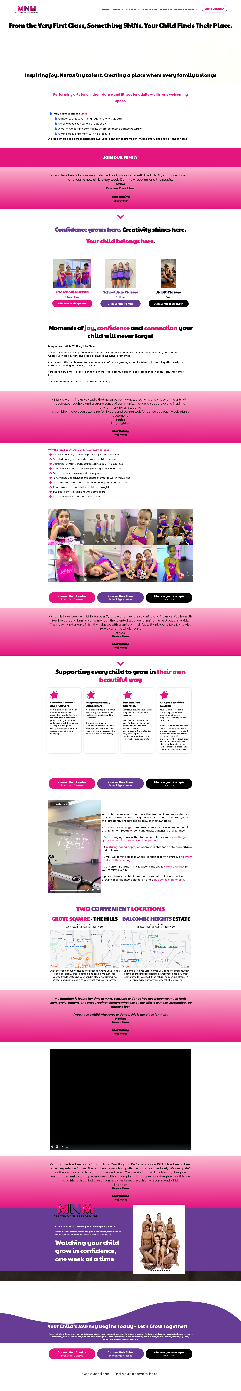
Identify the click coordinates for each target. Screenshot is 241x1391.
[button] (196, 9)
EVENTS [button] (164, 9)
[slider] (67, 890)
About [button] (116, 9)
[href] (85, 948)
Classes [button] (131, 9)
